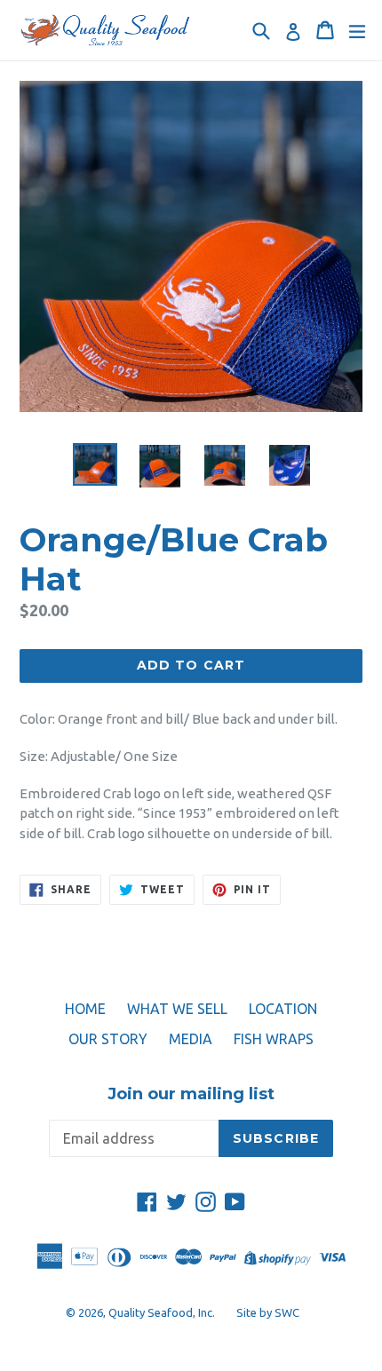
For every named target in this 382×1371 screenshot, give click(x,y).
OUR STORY (107, 1039)
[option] (94, 465)
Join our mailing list (191, 1094)
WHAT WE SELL (177, 1009)
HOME (85, 1009)
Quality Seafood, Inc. (161, 1312)
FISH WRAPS (274, 1039)
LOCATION (283, 1009)
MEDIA (190, 1039)
